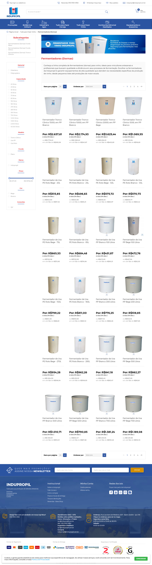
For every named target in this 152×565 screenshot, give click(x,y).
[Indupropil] (16, 12)
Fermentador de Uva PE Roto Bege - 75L (52, 241)
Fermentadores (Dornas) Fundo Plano (19, 44)
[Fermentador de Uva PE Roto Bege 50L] (106, 166)
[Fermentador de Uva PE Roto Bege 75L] (53, 225)
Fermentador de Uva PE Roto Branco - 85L (79, 241)
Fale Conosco (52, 490)
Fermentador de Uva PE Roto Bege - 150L (52, 300)
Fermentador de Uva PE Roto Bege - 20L (52, 181)
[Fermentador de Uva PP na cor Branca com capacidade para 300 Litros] (106, 344)
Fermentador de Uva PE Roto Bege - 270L (52, 360)
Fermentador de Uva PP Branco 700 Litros (105, 419)
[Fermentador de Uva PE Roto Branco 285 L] (80, 344)
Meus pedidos (113, 3)
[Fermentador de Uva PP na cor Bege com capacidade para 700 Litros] (133, 404)
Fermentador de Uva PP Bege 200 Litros (132, 300)
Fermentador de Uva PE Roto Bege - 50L (105, 181)
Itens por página (50, 86)
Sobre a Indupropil (54, 487)
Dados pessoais (85, 487)
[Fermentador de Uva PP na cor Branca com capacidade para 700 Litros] (106, 404)
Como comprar (53, 493)
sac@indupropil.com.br (66, 521)
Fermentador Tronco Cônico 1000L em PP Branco (78, 122)
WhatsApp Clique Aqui (94, 3)
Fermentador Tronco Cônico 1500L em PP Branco (52, 122)
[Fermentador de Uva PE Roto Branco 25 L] (80, 166)
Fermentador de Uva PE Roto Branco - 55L (132, 181)
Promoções (12, 25)
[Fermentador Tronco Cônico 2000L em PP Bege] (106, 105)
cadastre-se (21, 3)
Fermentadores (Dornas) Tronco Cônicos (19, 53)
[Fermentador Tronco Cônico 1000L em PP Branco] (80, 105)
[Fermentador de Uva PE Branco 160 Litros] (80, 285)
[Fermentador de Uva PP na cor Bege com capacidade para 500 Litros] (80, 404)
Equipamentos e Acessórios (133, 26)
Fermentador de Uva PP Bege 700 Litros (132, 419)
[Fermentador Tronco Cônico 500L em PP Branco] (133, 105)
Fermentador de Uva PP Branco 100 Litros (105, 241)
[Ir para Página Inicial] (12, 32)
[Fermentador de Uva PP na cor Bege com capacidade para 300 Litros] (133, 344)
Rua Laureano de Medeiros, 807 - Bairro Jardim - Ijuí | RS (116, 515)
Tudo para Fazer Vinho (83, 26)
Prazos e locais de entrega (56, 496)
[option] (93, 44)
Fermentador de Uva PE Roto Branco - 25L (79, 181)
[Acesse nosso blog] (130, 492)
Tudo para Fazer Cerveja (62, 26)
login (14, 3)
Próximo (141, 86)
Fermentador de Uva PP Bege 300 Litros (132, 360)
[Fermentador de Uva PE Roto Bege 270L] (53, 344)
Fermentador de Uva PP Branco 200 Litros (105, 300)
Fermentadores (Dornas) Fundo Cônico (19, 49)
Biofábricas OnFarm (27, 26)
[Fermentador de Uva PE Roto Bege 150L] (53, 285)
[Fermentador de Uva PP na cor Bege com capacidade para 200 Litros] (133, 285)
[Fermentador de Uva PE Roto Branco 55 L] (133, 166)
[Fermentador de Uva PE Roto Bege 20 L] (53, 166)
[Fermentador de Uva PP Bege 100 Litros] (133, 225)
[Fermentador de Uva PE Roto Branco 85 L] (80, 225)
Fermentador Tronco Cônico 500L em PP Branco (132, 122)
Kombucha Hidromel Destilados (107, 26)
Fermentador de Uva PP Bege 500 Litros (78, 419)
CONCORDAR (141, 559)
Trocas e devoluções (54, 499)
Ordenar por (78, 86)
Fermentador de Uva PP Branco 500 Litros (52, 419)
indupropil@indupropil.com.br (135, 3)
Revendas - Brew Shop (55, 501)
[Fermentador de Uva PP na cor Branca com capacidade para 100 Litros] (106, 225)
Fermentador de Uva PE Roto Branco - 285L (79, 360)
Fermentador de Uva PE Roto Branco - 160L (79, 300)
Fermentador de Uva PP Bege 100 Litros (132, 241)
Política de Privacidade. (41, 559)
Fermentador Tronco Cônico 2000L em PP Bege (106, 122)
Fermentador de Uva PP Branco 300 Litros (105, 360)
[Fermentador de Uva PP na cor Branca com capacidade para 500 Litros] (53, 404)
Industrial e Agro (44, 26)
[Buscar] (106, 12)
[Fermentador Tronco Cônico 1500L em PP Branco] (53, 105)
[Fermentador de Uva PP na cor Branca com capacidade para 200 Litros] (106, 285)
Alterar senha (85, 490)
